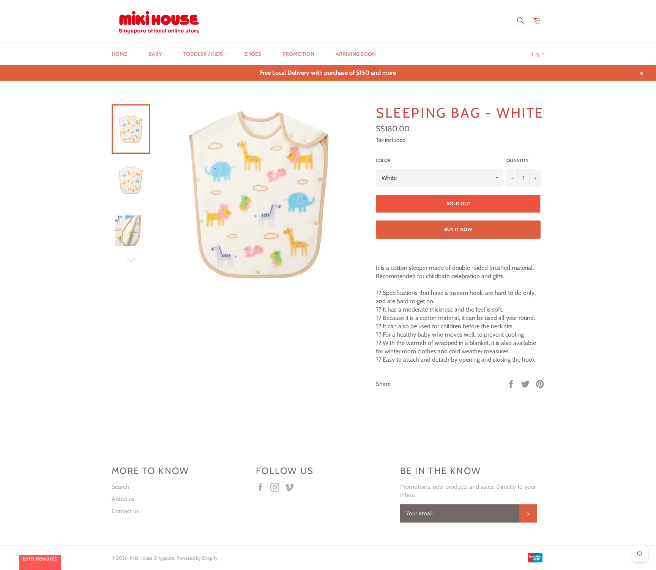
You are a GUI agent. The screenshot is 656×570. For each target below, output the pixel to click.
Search (120, 486)
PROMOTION (298, 53)
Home (120, 53)
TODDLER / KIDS (203, 53)
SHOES (253, 53)
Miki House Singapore (152, 558)
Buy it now (458, 229)
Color (383, 160)
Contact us (125, 511)
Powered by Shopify (197, 558)
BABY (155, 53)
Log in (538, 53)
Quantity (517, 160)
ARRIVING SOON (356, 53)
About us (123, 498)
